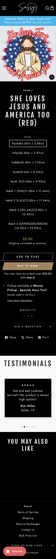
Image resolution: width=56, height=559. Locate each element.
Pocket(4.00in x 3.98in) (28, 143)
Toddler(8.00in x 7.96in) (28, 162)
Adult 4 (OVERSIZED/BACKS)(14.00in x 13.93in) (28, 226)
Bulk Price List (28, 535)
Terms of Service (28, 512)
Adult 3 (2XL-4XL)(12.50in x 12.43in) (28, 212)
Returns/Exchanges (28, 524)
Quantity (28, 310)
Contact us (28, 530)
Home (26, 90)
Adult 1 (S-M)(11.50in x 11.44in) (28, 191)
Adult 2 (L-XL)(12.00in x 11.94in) (28, 200)
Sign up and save (27, 545)
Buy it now (28, 266)
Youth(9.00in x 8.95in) (27, 172)
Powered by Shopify (28, 552)
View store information (20, 300)
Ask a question (28, 326)
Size (28, 137)
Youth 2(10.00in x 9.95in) (28, 181)
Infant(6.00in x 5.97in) (28, 153)
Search (28, 506)
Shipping (14, 243)
